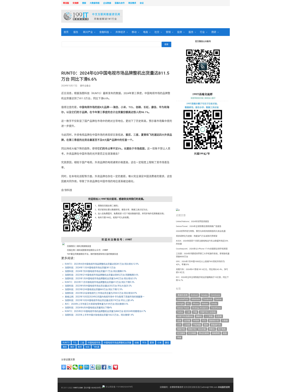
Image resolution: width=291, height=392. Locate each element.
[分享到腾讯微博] (86, 367)
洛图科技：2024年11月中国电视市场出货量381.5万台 (90, 267)
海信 (65, 347)
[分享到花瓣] (115, 367)
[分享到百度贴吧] (92, 367)
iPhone (196, 303)
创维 (137, 342)
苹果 (179, 337)
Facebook (207, 299)
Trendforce (216, 308)
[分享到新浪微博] (69, 367)
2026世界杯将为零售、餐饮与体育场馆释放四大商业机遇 (201, 231)
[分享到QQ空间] (81, 367)
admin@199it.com (210, 387)
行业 (202, 32)
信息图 (219, 316)
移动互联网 (204, 333)
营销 (168, 32)
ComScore (215, 295)
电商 (145, 32)
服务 (191, 32)
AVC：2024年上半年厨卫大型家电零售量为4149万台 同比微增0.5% (96, 304)
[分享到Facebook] (104, 367)
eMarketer (195, 299)
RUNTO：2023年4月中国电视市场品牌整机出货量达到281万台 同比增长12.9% (102, 264)
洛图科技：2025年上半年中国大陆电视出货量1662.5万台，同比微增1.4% (99, 315)
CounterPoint (182, 299)
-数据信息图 (182, 295)
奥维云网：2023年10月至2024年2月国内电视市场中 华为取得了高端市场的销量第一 (104, 296)
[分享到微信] (75, 367)
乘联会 (199, 316)
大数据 (225, 320)
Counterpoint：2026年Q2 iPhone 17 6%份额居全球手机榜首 (202, 249)
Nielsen (205, 303)
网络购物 (216, 333)
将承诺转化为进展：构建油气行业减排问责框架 (196, 236)
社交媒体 (181, 333)
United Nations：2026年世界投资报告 (192, 221)
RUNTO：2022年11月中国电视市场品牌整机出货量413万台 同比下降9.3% (99, 282)
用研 (213, 32)
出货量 (187, 320)
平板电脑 (197, 325)
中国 (195, 312)
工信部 (187, 325)
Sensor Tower (183, 308)
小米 (159, 342)
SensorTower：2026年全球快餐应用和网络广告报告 (198, 226)
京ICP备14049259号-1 (93, 388)
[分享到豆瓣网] (98, 367)
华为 (144, 342)
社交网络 (192, 333)
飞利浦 (96, 347)
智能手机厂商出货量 (197, 329)
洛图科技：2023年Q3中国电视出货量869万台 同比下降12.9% (94, 289)
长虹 (87, 347)
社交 (156, 32)
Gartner (218, 299)
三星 (82, 342)
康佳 (167, 342)
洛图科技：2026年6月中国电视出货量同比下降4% (88, 307)
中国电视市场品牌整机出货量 (117, 342)
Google (180, 303)
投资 (179, 32)
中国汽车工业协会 (208, 312)
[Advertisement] (184, 16)
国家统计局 (214, 320)
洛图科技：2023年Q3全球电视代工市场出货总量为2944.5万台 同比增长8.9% (101, 293)
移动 (134, 32)
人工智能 (209, 316)
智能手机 (181, 329)
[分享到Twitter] (109, 367)
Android (194, 295)
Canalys (204, 295)
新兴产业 (88, 32)
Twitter (180, 312)
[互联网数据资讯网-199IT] (81, 16)
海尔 (72, 347)
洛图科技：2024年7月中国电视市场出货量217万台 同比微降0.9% (95, 271)
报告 (75, 32)
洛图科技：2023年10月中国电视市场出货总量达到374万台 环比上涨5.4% (99, 300)
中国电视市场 (94, 342)
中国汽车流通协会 (185, 316)
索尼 (80, 347)
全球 (179, 320)
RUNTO (66, 342)
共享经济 (120, 32)
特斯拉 (212, 329)
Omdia (214, 303)
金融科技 (104, 32)
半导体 (196, 320)
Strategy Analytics (200, 308)
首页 (66, 32)
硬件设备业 (85, 85)
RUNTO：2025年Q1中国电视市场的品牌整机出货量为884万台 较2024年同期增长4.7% (105, 311)
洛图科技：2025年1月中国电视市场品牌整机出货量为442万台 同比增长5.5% (101, 278)
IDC (188, 303)
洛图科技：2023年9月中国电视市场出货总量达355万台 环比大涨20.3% (98, 286)
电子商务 (222, 329)
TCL (75, 342)
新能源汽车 (216, 325)
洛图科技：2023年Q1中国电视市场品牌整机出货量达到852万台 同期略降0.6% (101, 275)
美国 (225, 333)
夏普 (152, 342)
